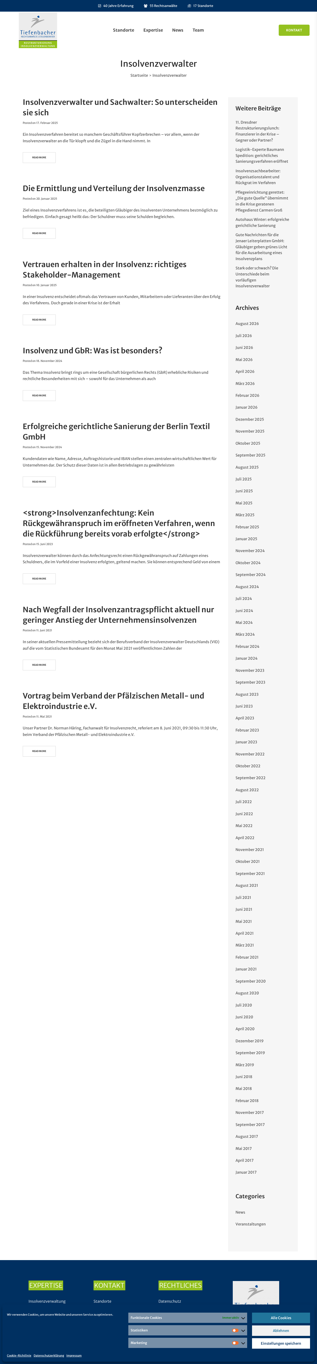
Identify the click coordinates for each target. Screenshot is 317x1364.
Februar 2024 (247, 646)
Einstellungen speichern (281, 1343)
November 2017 (250, 1112)
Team (198, 30)
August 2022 (247, 790)
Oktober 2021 (248, 861)
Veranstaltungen (251, 1224)
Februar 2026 (247, 395)
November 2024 (250, 550)
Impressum (74, 1355)
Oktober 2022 (248, 766)
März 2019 (245, 1065)
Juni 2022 (244, 813)
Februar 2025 (247, 527)
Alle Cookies (281, 1318)
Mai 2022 (244, 825)
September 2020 (251, 981)
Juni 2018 (244, 1076)
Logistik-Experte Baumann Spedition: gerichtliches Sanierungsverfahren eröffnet (262, 155)
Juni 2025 (244, 491)
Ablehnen (281, 1330)
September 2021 (250, 873)
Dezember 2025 (250, 419)
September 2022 (250, 777)
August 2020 (247, 993)
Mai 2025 (244, 503)
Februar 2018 (247, 1100)
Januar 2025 (246, 538)
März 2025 (245, 515)
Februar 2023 (247, 730)
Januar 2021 (246, 969)
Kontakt (294, 30)
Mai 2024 (244, 622)
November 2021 (250, 849)
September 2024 (251, 574)
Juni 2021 (244, 909)
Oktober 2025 (248, 443)
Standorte (123, 30)
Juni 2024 (244, 610)
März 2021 (245, 945)
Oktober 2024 (248, 562)
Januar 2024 (247, 658)
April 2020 (245, 1028)
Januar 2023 (246, 742)
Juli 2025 (244, 479)
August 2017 (247, 1136)
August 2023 (247, 694)
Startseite (139, 75)
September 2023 (250, 682)
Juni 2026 (244, 347)
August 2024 (247, 586)
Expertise (153, 30)
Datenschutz (169, 1301)
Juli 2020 (244, 1005)
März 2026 (245, 383)
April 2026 (245, 371)
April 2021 (245, 933)
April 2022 (245, 837)
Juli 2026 (244, 335)
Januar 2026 (247, 407)
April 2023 (245, 718)
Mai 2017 (244, 1148)
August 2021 (247, 885)
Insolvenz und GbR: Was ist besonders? (92, 350)
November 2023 (250, 670)
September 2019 (250, 1052)
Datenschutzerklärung (49, 1355)
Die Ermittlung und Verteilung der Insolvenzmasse (114, 188)
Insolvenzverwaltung (47, 1301)
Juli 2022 (244, 801)
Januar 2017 (246, 1172)
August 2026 (247, 323)
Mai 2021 (244, 921)
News (177, 30)
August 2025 (247, 467)
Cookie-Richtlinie (19, 1355)
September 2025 (250, 455)
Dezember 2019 (250, 1041)
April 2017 (245, 1160)
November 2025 (250, 431)
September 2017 (250, 1124)
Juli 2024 (244, 598)
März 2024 (245, 634)
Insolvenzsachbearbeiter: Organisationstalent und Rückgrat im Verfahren (258, 177)
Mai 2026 (244, 359)
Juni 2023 (244, 706)
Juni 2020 (244, 1017)
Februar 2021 (247, 957)
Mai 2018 (244, 1088)
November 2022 (250, 754)
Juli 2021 (243, 897)
